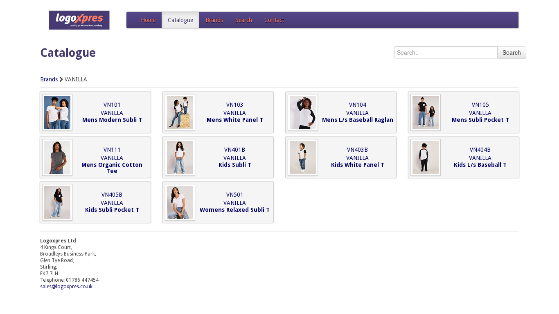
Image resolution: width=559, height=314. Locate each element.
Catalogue (180, 20)
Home (148, 20)
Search (243, 20)
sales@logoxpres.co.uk (66, 286)
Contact (274, 20)
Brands (214, 20)
